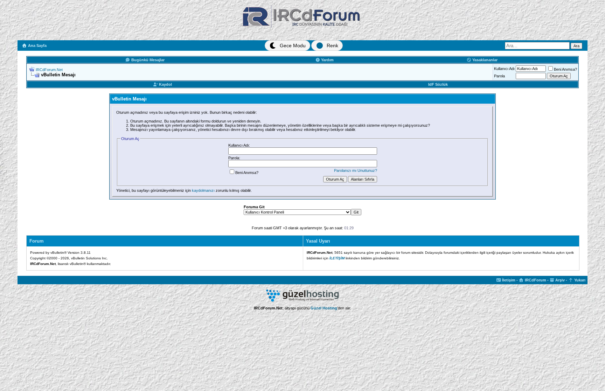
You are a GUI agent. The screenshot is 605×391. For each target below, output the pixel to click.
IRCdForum (535, 280)
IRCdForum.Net (49, 70)
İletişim (508, 280)
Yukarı (579, 280)
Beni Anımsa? (565, 69)
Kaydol (165, 84)
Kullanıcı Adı (504, 69)
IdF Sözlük (438, 84)
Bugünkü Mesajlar (147, 60)
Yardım (327, 60)
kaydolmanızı (203, 190)
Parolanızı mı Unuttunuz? (355, 170)
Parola (499, 76)
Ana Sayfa (37, 45)
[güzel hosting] (302, 300)
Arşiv (559, 280)
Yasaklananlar (484, 60)
